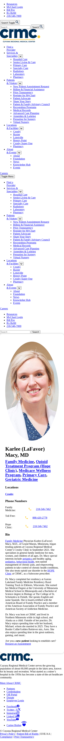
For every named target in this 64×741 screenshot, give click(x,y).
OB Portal (12, 694)
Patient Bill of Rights (28, 733)
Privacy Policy (7, 733)
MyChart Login (15, 7)
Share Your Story (22, 101)
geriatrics (27, 558)
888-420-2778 (39, 517)
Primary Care (20, 65)
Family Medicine (19, 461)
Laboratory (19, 74)
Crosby (17, 131)
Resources (12, 4)
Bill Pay (11, 10)
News (16, 161)
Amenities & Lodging (24, 116)
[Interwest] (20, 41)
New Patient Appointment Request (31, 86)
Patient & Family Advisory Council (31, 104)
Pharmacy (18, 77)
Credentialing (14, 691)
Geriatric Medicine (21, 479)
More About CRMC (10, 683)
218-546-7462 (43, 509)
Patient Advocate (22, 98)
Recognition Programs (24, 107)
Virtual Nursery (21, 122)
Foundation (19, 158)
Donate (10, 697)
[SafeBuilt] (16, 660)
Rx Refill (11, 13)
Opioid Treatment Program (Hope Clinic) (28, 466)
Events (16, 167)
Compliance (6, 736)
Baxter (16, 134)
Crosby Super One (22, 143)
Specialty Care (20, 68)
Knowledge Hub (22, 164)
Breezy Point (20, 140)
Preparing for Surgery (24, 119)
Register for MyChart (24, 95)
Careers (4, 173)
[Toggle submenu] (20, 56)
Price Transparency (23, 92)
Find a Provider (11, 48)
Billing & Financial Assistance (28, 89)
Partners (11, 688)
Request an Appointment (18, 643)
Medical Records (22, 110)
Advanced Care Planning (26, 113)
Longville (18, 137)
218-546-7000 (14, 16)
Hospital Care (20, 59)
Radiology (18, 71)
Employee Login (15, 700)
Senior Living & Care (24, 62)
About (16, 155)
